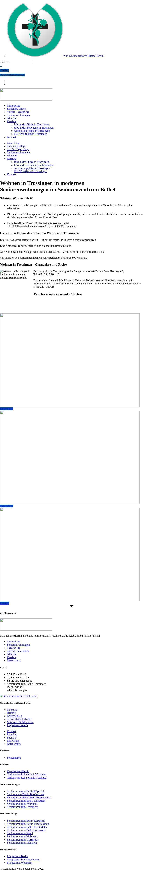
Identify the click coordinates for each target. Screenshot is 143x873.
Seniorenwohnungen (18, 115)
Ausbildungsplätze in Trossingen (32, 130)
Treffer (4, 70)
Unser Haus (13, 105)
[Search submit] (1, 66)
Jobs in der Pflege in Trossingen (31, 124)
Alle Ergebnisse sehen (12, 75)
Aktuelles (12, 118)
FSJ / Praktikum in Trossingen (30, 133)
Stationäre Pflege (16, 108)
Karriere (11, 121)
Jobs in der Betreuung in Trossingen (34, 127)
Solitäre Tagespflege (18, 111)
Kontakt (11, 137)
